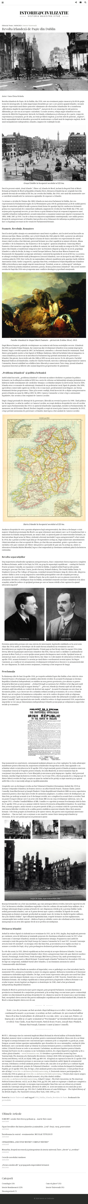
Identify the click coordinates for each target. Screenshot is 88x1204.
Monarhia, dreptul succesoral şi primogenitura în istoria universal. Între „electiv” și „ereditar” (40, 1149)
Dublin (42, 1097)
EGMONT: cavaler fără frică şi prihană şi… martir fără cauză (27, 1119)
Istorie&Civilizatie (44, 12)
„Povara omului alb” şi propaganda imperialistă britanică (25, 1165)
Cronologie (6, 1183)
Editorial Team (7, 26)
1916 (37, 1097)
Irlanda (49, 1097)
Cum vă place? (52, 1183)
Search (84, 2)
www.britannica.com (30, 1053)
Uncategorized (8, 1191)
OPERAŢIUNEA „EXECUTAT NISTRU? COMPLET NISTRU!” (25, 1142)
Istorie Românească (10, 1187)
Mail (80, 2)
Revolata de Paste (60, 1097)
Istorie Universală (30, 26)
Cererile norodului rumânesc (14, 1157)
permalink (6, 1100)
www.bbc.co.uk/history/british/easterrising (30, 1071)
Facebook (75, 2)
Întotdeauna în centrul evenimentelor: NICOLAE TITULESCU (27, 1134)
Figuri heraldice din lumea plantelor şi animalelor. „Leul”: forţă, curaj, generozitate (36, 1126)
